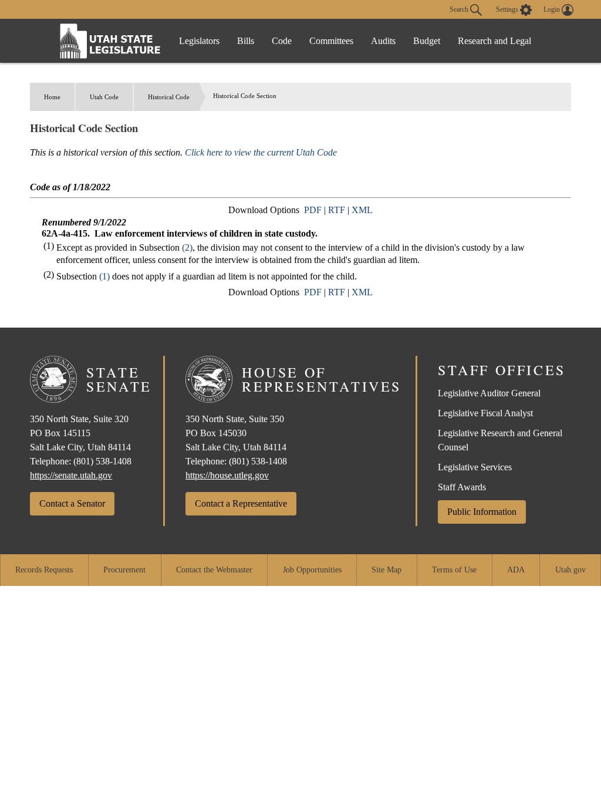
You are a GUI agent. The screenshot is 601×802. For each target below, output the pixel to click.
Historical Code (169, 96)
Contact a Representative (241, 503)
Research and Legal (494, 41)
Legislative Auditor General (489, 393)
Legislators (199, 41)
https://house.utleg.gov (227, 475)
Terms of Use (454, 569)
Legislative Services (475, 467)
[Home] (110, 41)
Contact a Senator (72, 503)
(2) (187, 247)
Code (282, 41)
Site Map (386, 569)
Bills (245, 41)
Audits (383, 41)
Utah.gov (570, 569)
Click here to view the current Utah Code (261, 152)
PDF (313, 210)
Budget (426, 41)
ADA (516, 569)
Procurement (124, 569)
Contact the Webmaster (214, 569)
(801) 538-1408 (102, 461)
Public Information (481, 512)
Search (460, 9)
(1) (104, 276)
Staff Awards (462, 487)
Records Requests (44, 569)
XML (362, 210)
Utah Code (104, 96)
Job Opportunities (312, 569)
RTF (336, 210)
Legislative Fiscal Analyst (485, 413)
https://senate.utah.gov (71, 475)
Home (52, 96)
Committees (331, 41)
